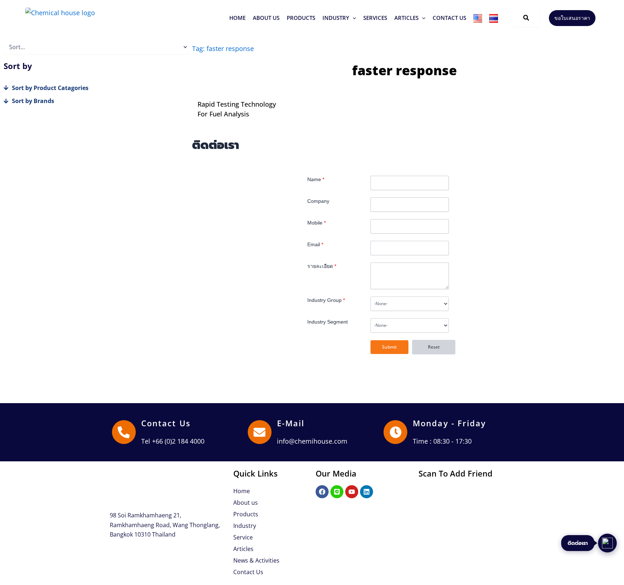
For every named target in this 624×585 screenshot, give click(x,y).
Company (318, 201)
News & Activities (256, 560)
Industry (244, 526)
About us (245, 503)
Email (315, 244)
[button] (301, 17)
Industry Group (326, 300)
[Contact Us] (124, 432)
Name (315, 179)
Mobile (316, 223)
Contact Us (166, 423)
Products (245, 514)
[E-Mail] (260, 432)
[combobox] (409, 303)
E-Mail (291, 423)
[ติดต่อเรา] (607, 543)
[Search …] (526, 18)
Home (241, 491)
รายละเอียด (321, 266)
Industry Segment (327, 322)
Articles (243, 549)
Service (243, 537)
